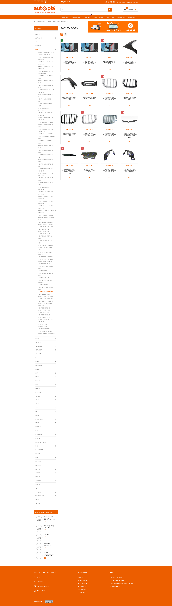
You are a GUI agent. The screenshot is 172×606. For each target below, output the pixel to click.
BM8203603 (129, 165)
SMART (37, 476)
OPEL (37, 457)
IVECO (37, 400)
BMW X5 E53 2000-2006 (59, 21)
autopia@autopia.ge (43, 586)
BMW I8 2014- (43, 326)
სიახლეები (82, 586)
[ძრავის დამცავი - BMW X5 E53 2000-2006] (89, 155)
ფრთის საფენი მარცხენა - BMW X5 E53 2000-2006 (109, 171)
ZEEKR (37, 503)
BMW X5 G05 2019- (44, 308)
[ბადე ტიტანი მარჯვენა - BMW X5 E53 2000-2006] (109, 83)
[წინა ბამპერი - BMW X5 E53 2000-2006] (89, 83)
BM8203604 (109, 165)
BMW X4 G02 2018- (44, 285)
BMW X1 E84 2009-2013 (46, 222)
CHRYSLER (38, 350)
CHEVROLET (39, 346)
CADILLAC (38, 342)
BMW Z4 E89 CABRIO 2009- (47, 333)
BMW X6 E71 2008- (44, 310)
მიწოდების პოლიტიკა (117, 580)
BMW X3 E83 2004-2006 (46, 257)
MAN (36, 430)
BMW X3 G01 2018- (44, 264)
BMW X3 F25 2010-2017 (46, 261)
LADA (37, 415)
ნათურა (46, 534)
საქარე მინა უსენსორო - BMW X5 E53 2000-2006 (89, 63)
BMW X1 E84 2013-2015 (46, 224)
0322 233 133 (110, 2)
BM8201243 (69, 165)
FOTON (37, 380)
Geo (61, 2)
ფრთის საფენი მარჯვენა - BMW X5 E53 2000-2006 (130, 171)
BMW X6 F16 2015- (44, 312)
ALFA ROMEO (39, 38)
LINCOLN (38, 427)
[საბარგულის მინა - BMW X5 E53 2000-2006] (109, 47)
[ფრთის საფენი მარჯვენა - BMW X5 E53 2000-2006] (129, 155)
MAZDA (37, 438)
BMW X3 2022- (43, 271)
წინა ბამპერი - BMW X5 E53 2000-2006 (89, 98)
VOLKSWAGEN (39, 496)
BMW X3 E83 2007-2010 (46, 259)
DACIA (37, 357)
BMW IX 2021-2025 (44, 329)
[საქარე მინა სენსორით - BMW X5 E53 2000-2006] (69, 47)
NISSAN (37, 453)
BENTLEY (38, 45)
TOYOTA (38, 492)
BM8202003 (129, 93)
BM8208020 (69, 57)
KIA (36, 411)
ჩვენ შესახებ (82, 583)
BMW (49, 21)
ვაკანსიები (82, 589)
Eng (65, 2)
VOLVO (37, 500)
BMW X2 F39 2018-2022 (46, 245)
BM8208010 (89, 57)
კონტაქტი (81, 592)
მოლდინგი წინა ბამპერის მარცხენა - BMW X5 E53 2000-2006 (130, 135)
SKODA (37, 473)
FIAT (36, 373)
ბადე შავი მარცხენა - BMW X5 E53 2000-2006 (69, 135)
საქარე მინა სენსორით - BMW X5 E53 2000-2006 (69, 63)
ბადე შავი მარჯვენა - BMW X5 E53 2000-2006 (130, 99)
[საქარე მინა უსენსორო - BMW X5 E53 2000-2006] (89, 47)
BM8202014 (89, 129)
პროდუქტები (41, 21)
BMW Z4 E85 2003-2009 (46, 331)
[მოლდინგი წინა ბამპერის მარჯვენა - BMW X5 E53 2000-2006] (69, 155)
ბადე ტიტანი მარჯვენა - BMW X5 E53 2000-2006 (109, 99)
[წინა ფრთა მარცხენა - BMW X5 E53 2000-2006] (129, 47)
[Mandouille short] (39, 519)
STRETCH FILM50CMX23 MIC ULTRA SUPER (49, 554)
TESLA (37, 488)
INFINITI (37, 396)
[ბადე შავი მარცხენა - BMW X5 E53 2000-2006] (69, 119)
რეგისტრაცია (133, 2)
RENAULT (38, 469)
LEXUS (37, 423)
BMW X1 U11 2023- (44, 233)
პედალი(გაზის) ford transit (49, 526)
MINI (36, 446)
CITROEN (38, 354)
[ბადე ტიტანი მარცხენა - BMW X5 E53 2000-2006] (89, 119)
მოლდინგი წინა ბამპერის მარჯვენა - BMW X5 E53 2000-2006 (69, 171)
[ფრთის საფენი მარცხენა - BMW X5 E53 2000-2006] (109, 155)
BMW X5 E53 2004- (44, 294)
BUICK (37, 338)
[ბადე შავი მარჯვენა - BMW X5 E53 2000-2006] (129, 83)
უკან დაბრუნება (115, 586)
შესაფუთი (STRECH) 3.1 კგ (48, 544)
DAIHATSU (38, 365)
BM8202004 (69, 129)
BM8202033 (109, 129)
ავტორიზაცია (123, 2)
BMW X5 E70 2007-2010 (46, 296)
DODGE (37, 369)
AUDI (36, 42)
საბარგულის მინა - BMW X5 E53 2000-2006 (109, 63)
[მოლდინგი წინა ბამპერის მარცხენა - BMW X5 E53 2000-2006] (129, 119)
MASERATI (38, 434)
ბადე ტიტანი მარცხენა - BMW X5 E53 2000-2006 (89, 135)
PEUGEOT (38, 461)
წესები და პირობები (116, 577)
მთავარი (81, 577)
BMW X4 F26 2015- (44, 278)
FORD (37, 377)
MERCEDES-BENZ (40, 442)
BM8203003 (69, 93)
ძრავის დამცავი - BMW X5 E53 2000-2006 (89, 171)
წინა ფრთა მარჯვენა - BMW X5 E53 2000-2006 (69, 99)
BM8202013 (109, 93)
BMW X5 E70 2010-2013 (46, 298)
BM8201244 (129, 129)
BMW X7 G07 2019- (44, 317)
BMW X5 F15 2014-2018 (46, 301)
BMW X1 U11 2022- (44, 231)
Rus (68, 2)
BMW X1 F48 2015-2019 (46, 226)
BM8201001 (89, 93)
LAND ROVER (39, 419)
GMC (36, 384)
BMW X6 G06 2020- (44, 315)
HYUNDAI (38, 392)
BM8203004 (129, 57)
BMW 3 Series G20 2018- (46, 122)
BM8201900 (89, 165)
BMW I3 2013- (43, 324)
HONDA (37, 388)
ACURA (37, 34)
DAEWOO (38, 361)
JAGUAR (37, 404)
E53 (109, 57)
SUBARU (38, 480)
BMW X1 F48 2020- (44, 229)
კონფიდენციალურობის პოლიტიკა (121, 583)
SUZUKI (37, 484)
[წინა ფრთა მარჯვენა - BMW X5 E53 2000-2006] (69, 83)
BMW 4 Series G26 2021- (46, 134)
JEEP (37, 407)
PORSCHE (38, 465)
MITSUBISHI (39, 450)
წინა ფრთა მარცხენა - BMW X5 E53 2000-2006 (129, 63)
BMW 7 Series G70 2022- (46, 215)
